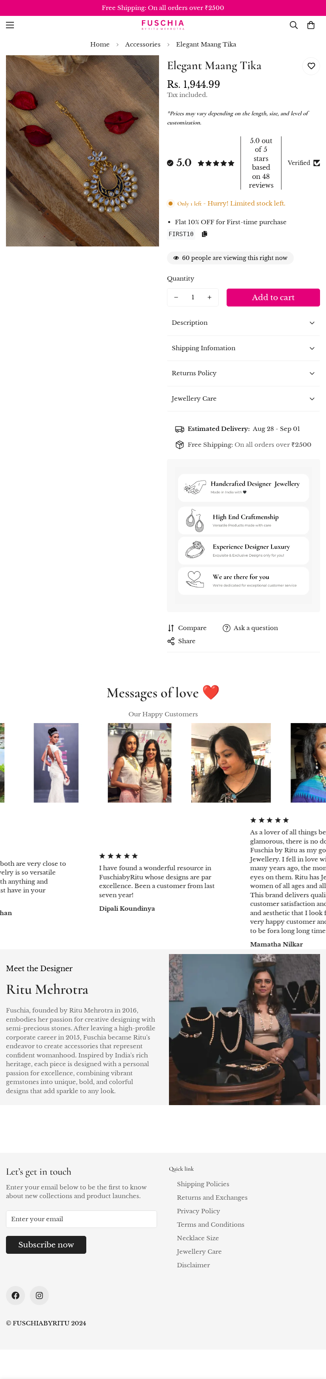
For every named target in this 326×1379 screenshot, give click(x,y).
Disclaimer (193, 1265)
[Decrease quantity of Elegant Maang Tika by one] (176, 297)
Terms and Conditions (210, 1224)
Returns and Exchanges (212, 1197)
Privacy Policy (198, 1211)
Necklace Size (198, 1238)
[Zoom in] (142, 72)
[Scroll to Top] (310, 1336)
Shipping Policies (203, 1184)
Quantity (180, 278)
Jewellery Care (199, 1251)
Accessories (143, 44)
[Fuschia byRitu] (163, 25)
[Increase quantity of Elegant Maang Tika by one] (209, 297)
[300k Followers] (15, 1295)
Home (100, 44)
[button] (311, 25)
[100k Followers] (39, 1295)
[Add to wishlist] (311, 66)
